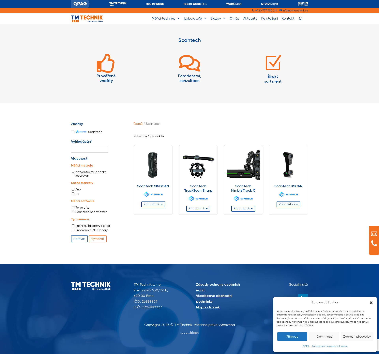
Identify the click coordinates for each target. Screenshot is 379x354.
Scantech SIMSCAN (153, 186)
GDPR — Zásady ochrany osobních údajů (325, 346)
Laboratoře (193, 18)
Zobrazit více (153, 204)
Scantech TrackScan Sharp (198, 188)
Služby (216, 18)
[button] (371, 303)
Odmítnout (324, 336)
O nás (234, 18)
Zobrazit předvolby (357, 336)
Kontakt (288, 18)
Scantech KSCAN (288, 186)
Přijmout (292, 336)
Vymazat (97, 239)
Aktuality (250, 18)
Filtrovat (79, 239)
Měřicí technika (163, 18)
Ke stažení (269, 18)
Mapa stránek (208, 307)
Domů (138, 124)
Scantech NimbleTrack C (243, 188)
